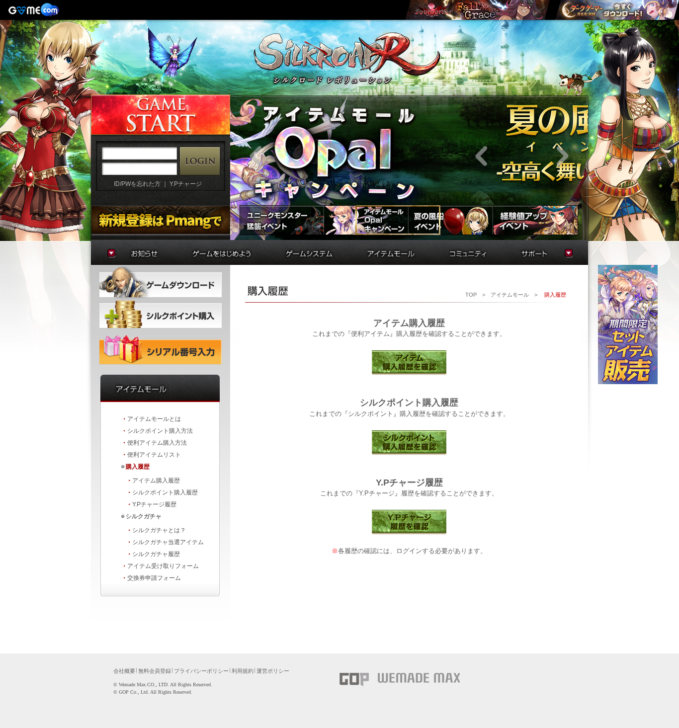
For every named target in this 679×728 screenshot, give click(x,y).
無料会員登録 (154, 671)
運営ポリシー (272, 671)
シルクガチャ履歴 (156, 554)
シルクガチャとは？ (159, 530)
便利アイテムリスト (154, 454)
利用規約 (243, 671)
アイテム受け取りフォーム (163, 566)
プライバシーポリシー (201, 671)
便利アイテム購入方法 (157, 442)
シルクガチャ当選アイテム (168, 542)
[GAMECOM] (35, 10)
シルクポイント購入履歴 (165, 492)
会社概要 (124, 671)
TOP (471, 295)
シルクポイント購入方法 (160, 430)
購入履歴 (138, 466)
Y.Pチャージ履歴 (154, 504)
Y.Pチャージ (186, 183)
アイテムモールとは (154, 418)
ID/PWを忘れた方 (137, 183)
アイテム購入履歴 (156, 480)
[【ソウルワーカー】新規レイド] (477, 10)
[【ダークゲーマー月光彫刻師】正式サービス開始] (617, 10)
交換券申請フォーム (154, 577)
